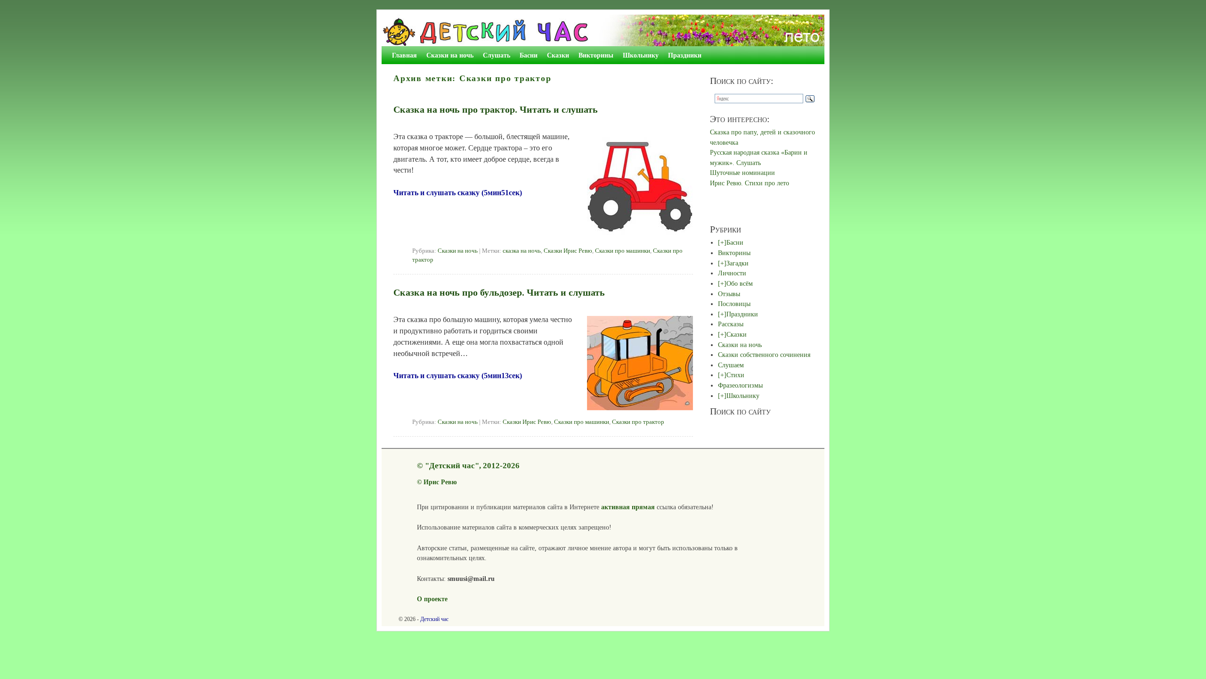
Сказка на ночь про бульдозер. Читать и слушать (499, 292)
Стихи (735, 375)
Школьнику (641, 55)
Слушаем (731, 365)
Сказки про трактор (638, 422)
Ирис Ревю (440, 482)
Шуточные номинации (742, 172)
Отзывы (729, 294)
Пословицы (734, 303)
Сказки (558, 55)
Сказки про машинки (622, 251)
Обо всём (739, 283)
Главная (404, 55)
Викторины (596, 55)
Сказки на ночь (449, 55)
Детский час (434, 619)
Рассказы (730, 324)
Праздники (684, 55)
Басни (529, 55)
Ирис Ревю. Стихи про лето (749, 183)
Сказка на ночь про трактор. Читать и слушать (495, 109)
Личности (732, 273)
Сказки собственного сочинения (764, 354)
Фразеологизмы (740, 385)
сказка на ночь (522, 251)
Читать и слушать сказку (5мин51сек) (457, 193)
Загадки (737, 263)
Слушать (496, 55)
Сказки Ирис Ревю (568, 251)
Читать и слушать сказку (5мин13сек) (457, 376)
